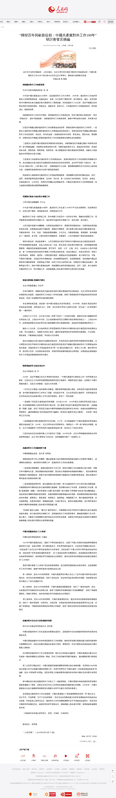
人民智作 (87, 760)
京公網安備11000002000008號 (98, 783)
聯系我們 (101, 769)
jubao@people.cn (80, 772)
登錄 (111, 22)
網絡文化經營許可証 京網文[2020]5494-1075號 (45, 783)
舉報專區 (57, 22)
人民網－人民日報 (67, 45)
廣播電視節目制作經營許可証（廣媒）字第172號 (41, 779)
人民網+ (33, 760)
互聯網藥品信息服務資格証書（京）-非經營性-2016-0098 (72, 779)
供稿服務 (64, 769)
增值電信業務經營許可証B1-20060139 (70, 776)
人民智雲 (77, 760)
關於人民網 (26, 769)
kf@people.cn (40, 772)
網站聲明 (79, 769)
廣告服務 (49, 769)
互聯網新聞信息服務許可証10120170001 (47, 776)
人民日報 (23, 760)
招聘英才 (41, 769)
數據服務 (71, 769)
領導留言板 (55, 760)
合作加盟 (56, 769)
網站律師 (86, 769)
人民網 (2, 27)
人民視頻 (66, 760)
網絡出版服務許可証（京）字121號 (68, 783)
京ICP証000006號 (84, 783)
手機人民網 (44, 760)
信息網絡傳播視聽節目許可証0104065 (20, 783)
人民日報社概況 (16, 769)
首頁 (1, 22)
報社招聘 (34, 769)
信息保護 (94, 769)
